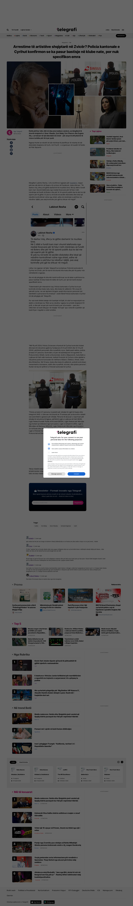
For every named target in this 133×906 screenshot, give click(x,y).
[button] (66, 452)
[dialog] (66, 453)
